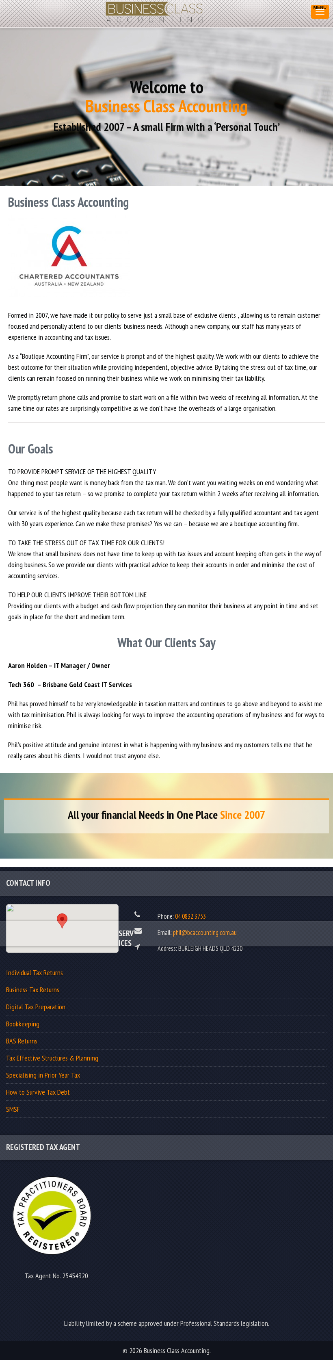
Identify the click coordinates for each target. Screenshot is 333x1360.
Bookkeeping (22, 1023)
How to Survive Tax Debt (38, 1092)
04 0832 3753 (190, 916)
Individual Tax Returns (34, 972)
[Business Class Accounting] (155, 10)
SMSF (13, 1109)
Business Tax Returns (32, 989)
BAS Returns (21, 1040)
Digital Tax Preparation (35, 1006)
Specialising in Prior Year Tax (43, 1075)
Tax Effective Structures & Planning (52, 1058)
